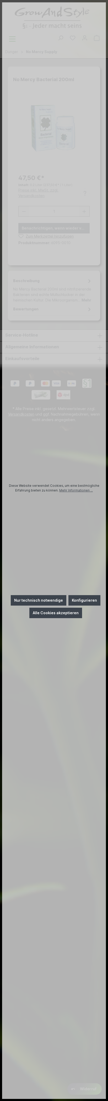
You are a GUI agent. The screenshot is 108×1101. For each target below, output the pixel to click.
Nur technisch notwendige (38, 600)
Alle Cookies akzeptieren (56, 613)
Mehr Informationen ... (76, 490)
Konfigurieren (84, 600)
